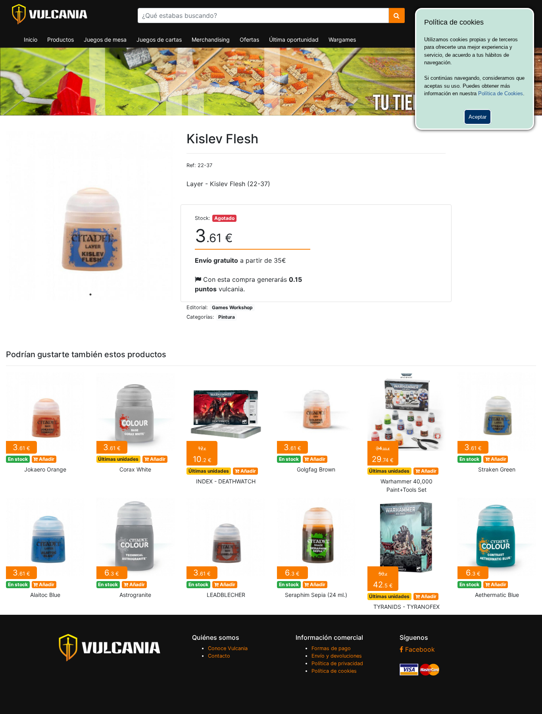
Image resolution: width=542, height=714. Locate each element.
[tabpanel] (90, 215)
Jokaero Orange (45, 424)
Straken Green (496, 424)
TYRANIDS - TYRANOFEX (406, 556)
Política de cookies (334, 671)
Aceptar (477, 117)
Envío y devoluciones (336, 656)
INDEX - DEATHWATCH (225, 430)
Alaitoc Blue (45, 550)
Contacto (219, 656)
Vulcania (49, 14)
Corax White (135, 424)
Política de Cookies (500, 93)
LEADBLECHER (225, 550)
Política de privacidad (337, 663)
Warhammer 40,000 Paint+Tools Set (406, 435)
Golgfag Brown (316, 424)
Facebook (419, 649)
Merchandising (211, 39)
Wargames (342, 39)
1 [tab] (90, 294)
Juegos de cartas (159, 39)
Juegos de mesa (105, 39)
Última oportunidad (294, 39)
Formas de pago (331, 648)
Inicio (30, 39)
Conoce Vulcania (228, 648)
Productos (60, 39)
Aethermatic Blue (496, 550)
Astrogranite (135, 550)
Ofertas (249, 39)
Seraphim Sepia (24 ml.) (316, 550)
